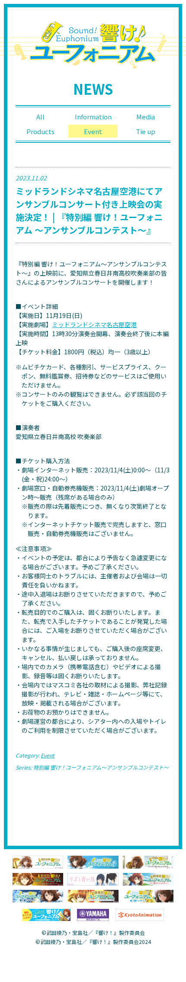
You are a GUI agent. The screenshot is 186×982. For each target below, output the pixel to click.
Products (40, 131)
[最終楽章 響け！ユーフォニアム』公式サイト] (38, 861)
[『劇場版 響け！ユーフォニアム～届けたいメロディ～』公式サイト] (148, 878)
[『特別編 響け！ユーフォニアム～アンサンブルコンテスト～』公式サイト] (148, 861)
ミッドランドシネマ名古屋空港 (94, 324)
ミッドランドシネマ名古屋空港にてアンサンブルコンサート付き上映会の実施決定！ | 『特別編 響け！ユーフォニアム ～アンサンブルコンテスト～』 (89, 210)
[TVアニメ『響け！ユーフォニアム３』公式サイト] (92, 861)
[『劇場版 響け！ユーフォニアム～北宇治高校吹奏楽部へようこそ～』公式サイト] (92, 895)
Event (93, 131)
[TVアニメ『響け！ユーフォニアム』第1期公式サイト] (148, 895)
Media (145, 116)
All (40, 116)
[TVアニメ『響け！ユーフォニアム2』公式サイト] (38, 895)
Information (93, 116)
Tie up (145, 131)
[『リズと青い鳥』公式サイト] (92, 878)
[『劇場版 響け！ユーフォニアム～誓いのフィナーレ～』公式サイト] (38, 878)
